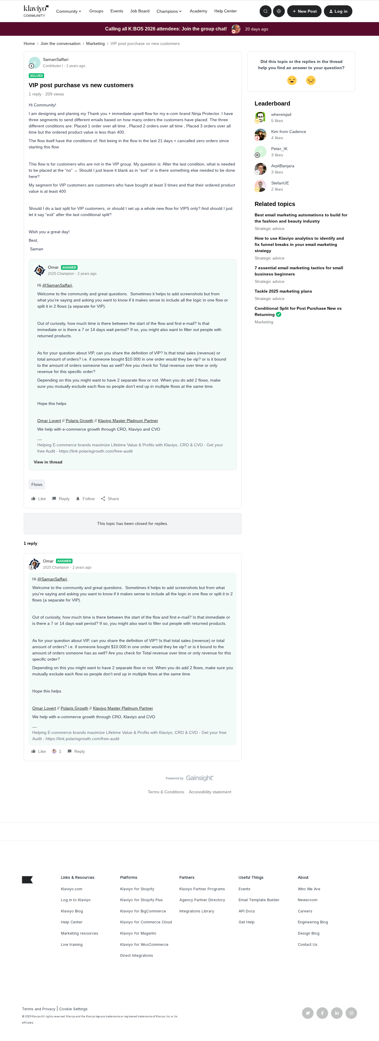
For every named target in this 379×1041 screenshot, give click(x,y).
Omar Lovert (49, 420)
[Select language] (279, 11)
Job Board (140, 11)
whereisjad (281, 114)
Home (29, 43)
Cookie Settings (73, 1009)
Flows (36, 484)
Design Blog (308, 933)
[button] (304, 11)
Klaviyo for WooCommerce (144, 944)
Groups (96, 11)
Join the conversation (61, 43)
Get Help (247, 922)
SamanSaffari (55, 59)
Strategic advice (270, 228)
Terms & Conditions (166, 791)
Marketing (95, 43)
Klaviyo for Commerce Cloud (146, 922)
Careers (305, 911)
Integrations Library (196, 911)
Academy (198, 11)
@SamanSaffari (57, 285)
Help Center (225, 11)
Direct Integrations (136, 955)
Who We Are (309, 889)
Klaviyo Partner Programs (202, 889)
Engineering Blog (313, 922)
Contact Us (307, 944)
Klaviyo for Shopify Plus (141, 900)
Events (116, 11)
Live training (72, 944)
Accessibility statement (210, 791)
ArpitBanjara (282, 165)
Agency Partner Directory (202, 900)
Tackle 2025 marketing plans (283, 291)
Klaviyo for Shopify (137, 889)
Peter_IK (279, 148)
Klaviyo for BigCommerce (143, 911)
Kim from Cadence (288, 131)
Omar (53, 267)
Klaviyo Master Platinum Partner (128, 420)
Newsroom (307, 900)
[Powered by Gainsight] (189, 779)
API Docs (247, 911)
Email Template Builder (259, 900)
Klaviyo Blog (72, 911)
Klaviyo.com (71, 889)
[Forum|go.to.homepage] (36, 11)
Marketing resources (79, 933)
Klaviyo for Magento (138, 933)
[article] (133, 657)
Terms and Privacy (38, 1009)
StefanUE (280, 183)
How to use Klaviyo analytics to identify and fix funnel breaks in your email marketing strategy (299, 244)
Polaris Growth (79, 420)
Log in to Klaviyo (76, 900)
